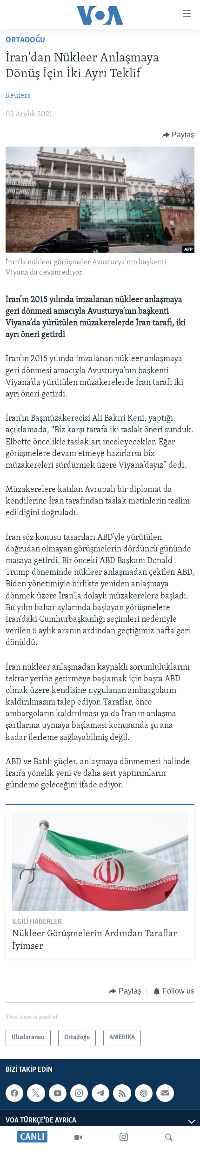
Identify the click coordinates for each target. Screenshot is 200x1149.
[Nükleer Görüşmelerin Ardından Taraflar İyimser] (100, 861)
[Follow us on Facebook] (14, 1093)
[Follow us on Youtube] (58, 1093)
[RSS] (122, 1093)
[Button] (178, 135)
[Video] (78, 1137)
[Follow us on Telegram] (100, 1093)
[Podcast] (144, 1093)
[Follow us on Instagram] (79, 1093)
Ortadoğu (25, 40)
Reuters (18, 96)
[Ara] (169, 1137)
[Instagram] (123, 1137)
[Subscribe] (165, 1093)
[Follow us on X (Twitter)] (36, 1093)
